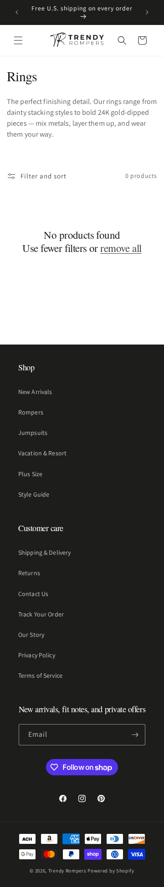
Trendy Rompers (67, 870)
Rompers (30, 412)
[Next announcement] (147, 12)
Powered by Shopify (110, 870)
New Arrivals (35, 392)
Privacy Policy (36, 655)
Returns (29, 573)
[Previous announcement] (17, 12)
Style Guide (33, 494)
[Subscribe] (135, 734)
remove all (120, 248)
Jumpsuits (32, 433)
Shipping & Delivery (44, 552)
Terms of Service (40, 675)
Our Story (31, 635)
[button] (18, 40)
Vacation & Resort (42, 453)
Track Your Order (41, 614)
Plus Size (30, 474)
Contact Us (33, 594)
